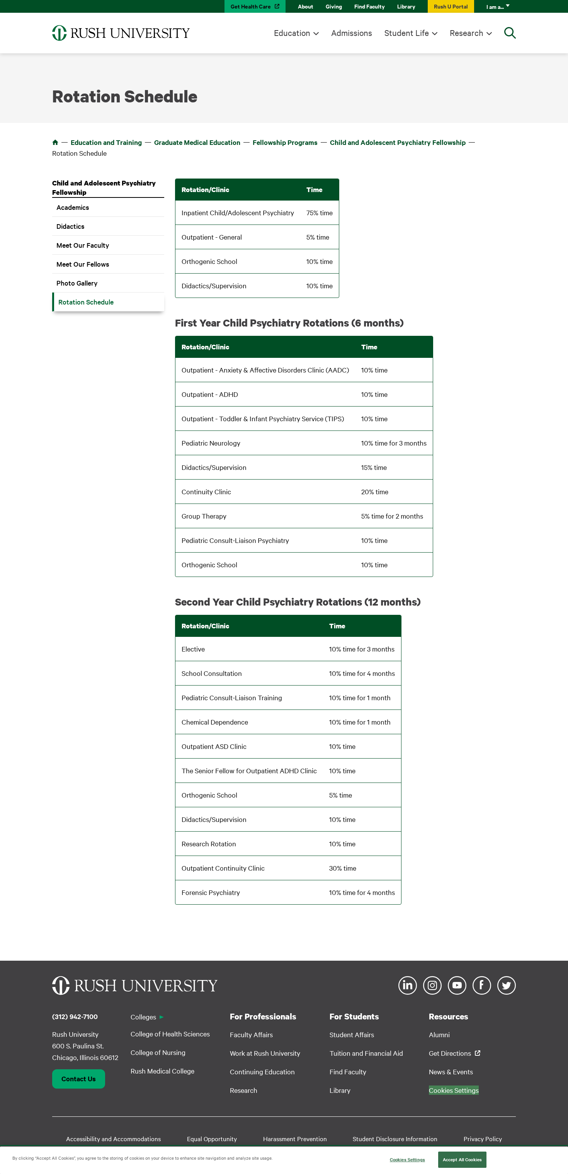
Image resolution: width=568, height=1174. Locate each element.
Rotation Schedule (86, 301)
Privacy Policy (483, 1138)
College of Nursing (158, 1052)
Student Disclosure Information (395, 1138)
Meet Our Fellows (82, 263)
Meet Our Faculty (82, 244)
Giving (334, 6)
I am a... (495, 6)
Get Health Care (251, 6)
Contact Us (78, 1078)
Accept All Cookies (462, 1159)
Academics (72, 206)
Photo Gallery (77, 282)
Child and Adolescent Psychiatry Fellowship (398, 142)
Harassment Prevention (295, 1138)
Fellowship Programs (285, 142)
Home (55, 142)
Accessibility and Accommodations (113, 1138)
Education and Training (106, 142)
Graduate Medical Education (197, 142)
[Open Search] (510, 33)
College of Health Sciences (170, 1033)
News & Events (451, 1071)
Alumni (439, 1034)
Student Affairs (352, 1034)
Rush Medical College (162, 1070)
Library (406, 6)
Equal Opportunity (212, 1138)
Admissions (351, 32)
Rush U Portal (451, 6)
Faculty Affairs (251, 1034)
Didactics (70, 225)
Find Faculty (369, 6)
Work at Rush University (265, 1052)
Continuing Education (262, 1071)
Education (292, 32)
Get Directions (450, 1052)
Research (466, 32)
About (305, 6)
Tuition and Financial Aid (366, 1052)
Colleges (143, 1016)
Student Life (406, 32)
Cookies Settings (407, 1159)
